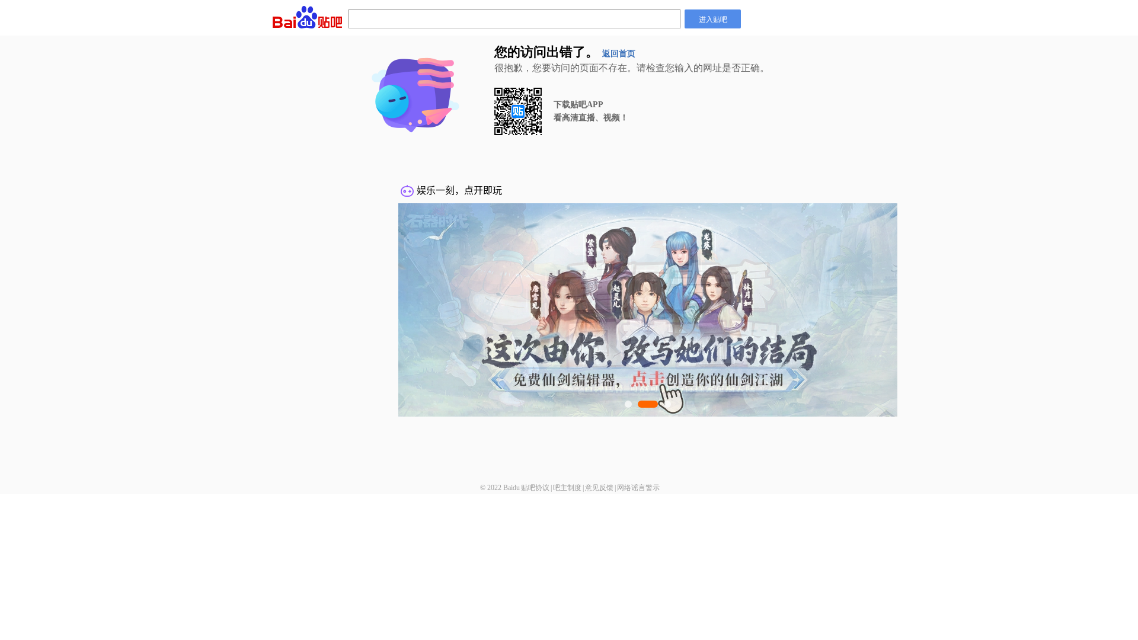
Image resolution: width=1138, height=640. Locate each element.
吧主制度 (567, 488)
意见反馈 (599, 488)
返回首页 (618, 53)
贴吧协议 (535, 488)
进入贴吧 (713, 19)
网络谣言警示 (638, 488)
